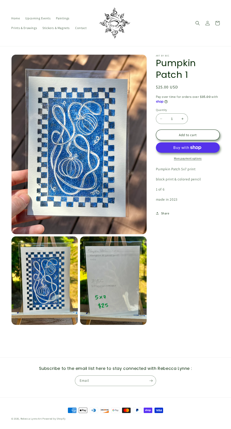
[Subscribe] (151, 380)
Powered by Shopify (54, 418)
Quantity (161, 110)
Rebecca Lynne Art (31, 418)
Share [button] (165, 213)
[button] (198, 23)
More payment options (188, 158)
